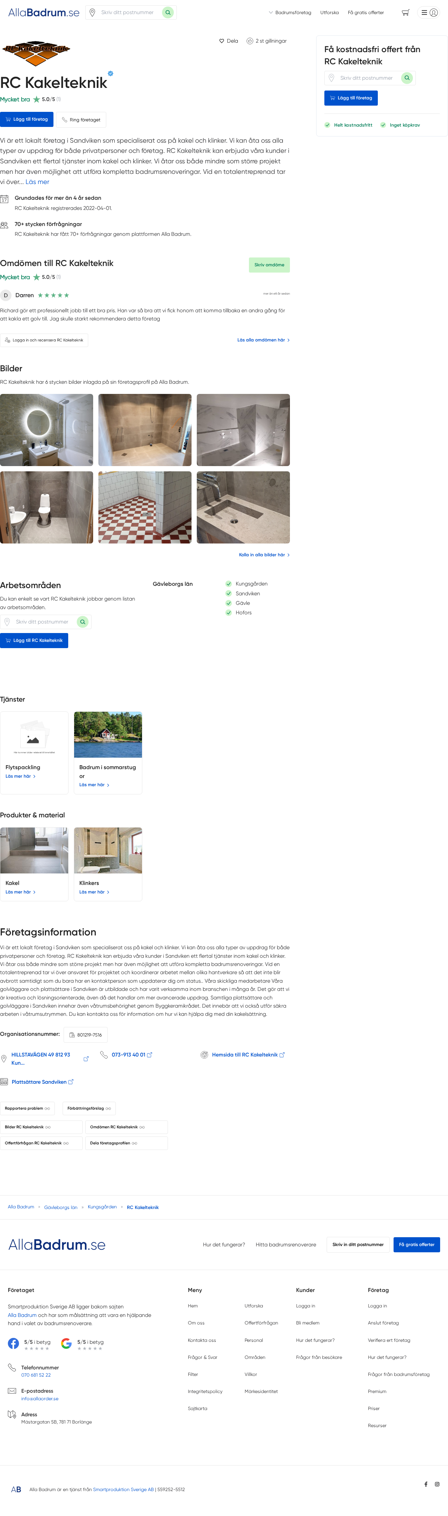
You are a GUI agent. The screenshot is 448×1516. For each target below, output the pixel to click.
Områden (255, 1357)
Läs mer (37, 182)
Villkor (251, 1374)
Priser (374, 1408)
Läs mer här (18, 776)
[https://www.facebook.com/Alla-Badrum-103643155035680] (426, 1484)
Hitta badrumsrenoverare (286, 1244)
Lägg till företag (30, 119)
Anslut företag (383, 1322)
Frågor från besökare (319, 1357)
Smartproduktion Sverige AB (123, 1489)
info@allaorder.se (39, 1398)
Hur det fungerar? (224, 1244)
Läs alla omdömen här (261, 340)
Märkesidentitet (261, 1391)
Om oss (196, 1322)
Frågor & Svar (202, 1357)
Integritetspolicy (205, 1391)
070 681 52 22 (36, 1375)
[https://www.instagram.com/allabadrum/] (437, 1484)
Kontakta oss (202, 1340)
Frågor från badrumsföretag (399, 1374)
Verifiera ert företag (389, 1340)
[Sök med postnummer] (168, 12)
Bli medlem (307, 1322)
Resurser (377, 1425)
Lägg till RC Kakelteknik (38, 640)
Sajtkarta (197, 1408)
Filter (193, 1374)
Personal (254, 1340)
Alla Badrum (22, 1315)
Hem (193, 1305)
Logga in (305, 1305)
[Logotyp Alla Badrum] (57, 1244)
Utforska (329, 12)
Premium (377, 1391)
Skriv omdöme (269, 265)
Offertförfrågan (261, 1322)
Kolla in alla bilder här (262, 555)
